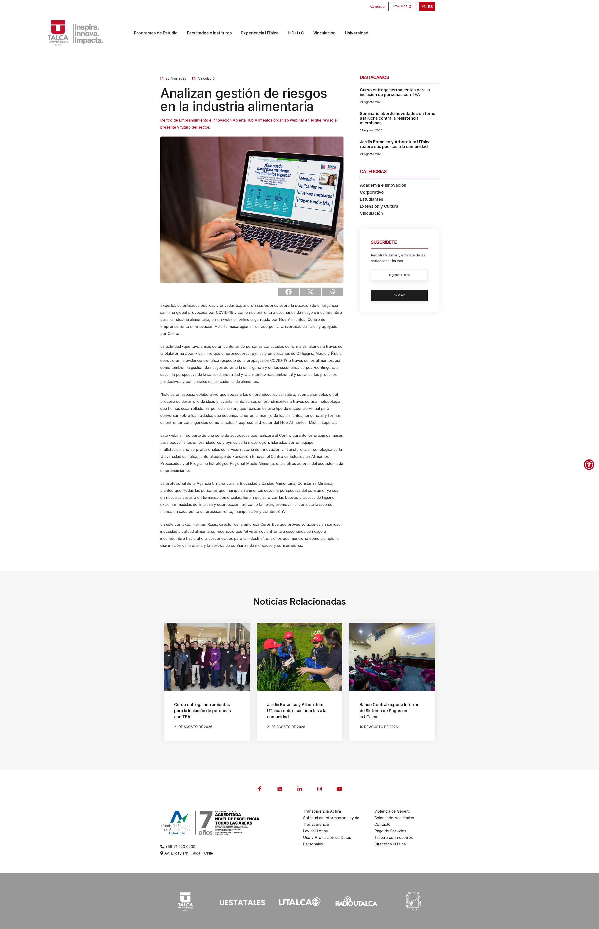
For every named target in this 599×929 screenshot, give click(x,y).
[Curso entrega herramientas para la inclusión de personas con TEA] (207, 657)
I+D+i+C (296, 33)
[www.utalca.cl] (58, 33)
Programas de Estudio (156, 33)
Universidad (356, 33)
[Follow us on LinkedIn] (299, 789)
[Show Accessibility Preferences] (589, 464)
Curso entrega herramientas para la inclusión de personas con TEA (395, 92)
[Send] (332, 292)
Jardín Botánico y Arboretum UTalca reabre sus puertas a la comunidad (395, 144)
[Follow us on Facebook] (260, 789)
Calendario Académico (394, 817)
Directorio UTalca (390, 844)
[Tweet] (310, 292)
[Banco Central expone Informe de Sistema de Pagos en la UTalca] (392, 657)
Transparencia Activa (322, 811)
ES (430, 6)
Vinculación (324, 33)
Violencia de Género (392, 811)
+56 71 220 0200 (179, 846)
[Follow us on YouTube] (339, 789)
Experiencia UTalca (259, 33)
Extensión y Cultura (379, 206)
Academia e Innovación (383, 185)
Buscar (380, 6)
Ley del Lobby (315, 831)
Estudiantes (371, 199)
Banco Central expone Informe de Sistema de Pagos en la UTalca (390, 710)
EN (424, 6)
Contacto (382, 824)
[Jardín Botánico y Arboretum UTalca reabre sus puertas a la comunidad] (300, 657)
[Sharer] (288, 292)
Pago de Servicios (390, 831)
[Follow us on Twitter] (280, 789)
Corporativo (372, 192)
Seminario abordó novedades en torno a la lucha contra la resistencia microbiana (397, 118)
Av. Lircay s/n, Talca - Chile (188, 853)
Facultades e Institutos (209, 33)
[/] (185, 901)
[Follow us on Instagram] (319, 789)
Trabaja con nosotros (393, 837)
